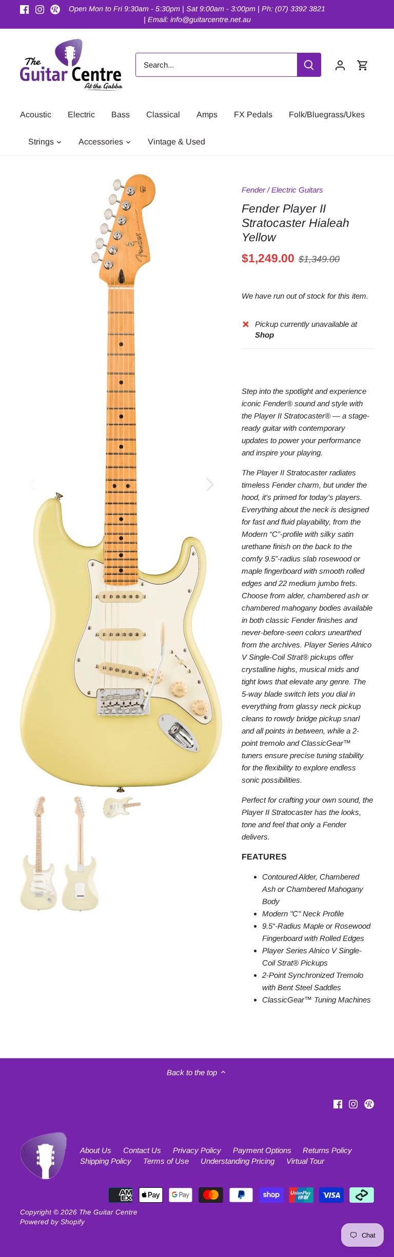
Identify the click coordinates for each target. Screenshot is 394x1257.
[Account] (340, 65)
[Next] (196, 483)
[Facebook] (24, 9)
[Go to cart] (363, 65)
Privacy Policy (197, 1150)
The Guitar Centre (108, 1212)
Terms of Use (166, 1161)
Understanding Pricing (237, 1161)
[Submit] (309, 64)
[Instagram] (39, 9)
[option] (121, 483)
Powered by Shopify (52, 1222)
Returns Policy (327, 1150)
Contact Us (142, 1150)
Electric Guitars (297, 189)
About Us (95, 1150)
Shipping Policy (105, 1161)
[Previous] (45, 483)
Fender (253, 189)
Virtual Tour (305, 1161)
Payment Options (262, 1150)
